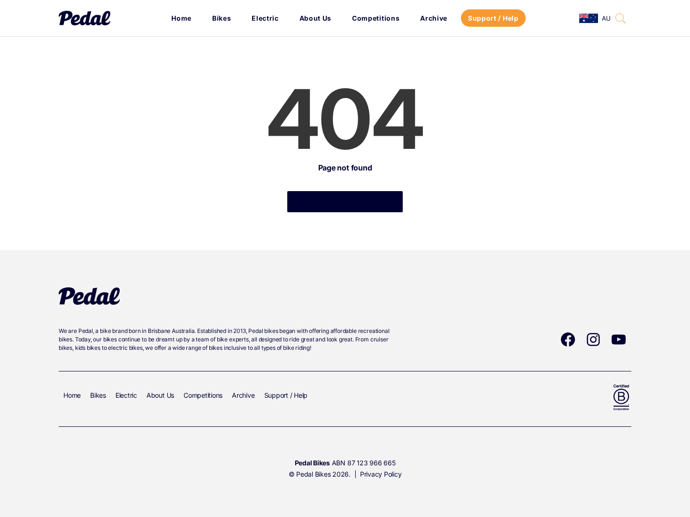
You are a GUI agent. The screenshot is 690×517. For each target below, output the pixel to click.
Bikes (221, 18)
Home (181, 18)
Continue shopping (345, 201)
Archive (433, 18)
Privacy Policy (381, 474)
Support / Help (493, 18)
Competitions (375, 18)
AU (606, 18)
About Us (315, 18)
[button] (620, 18)
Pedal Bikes (313, 474)
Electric (265, 18)
